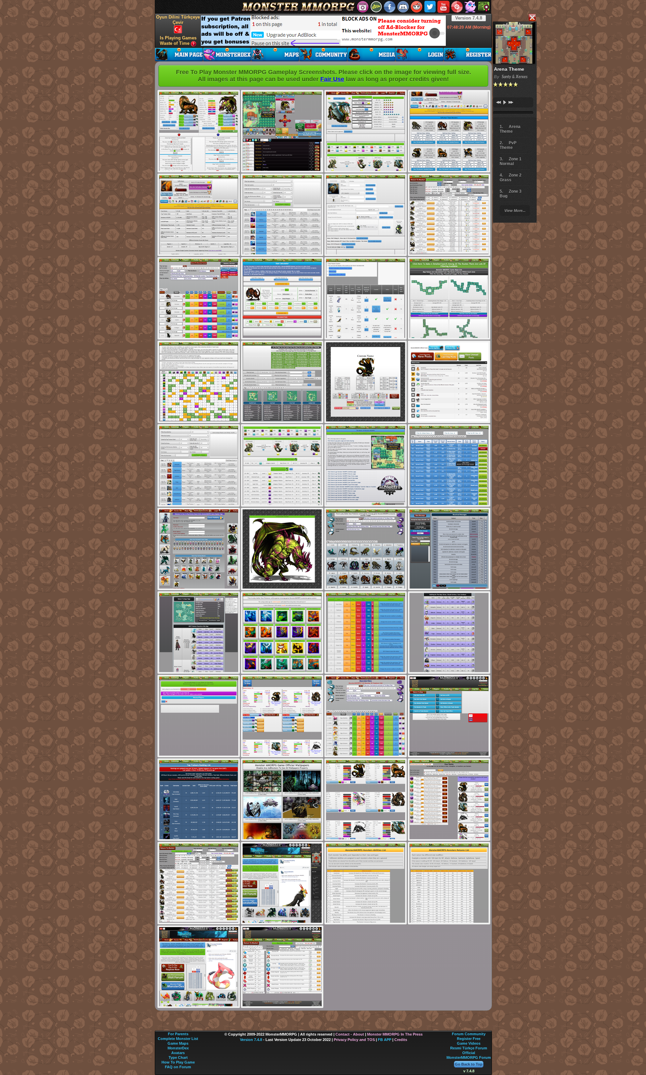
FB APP (384, 1040)
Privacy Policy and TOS (354, 1040)
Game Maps (178, 1043)
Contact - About (349, 1034)
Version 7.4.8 (468, 18)
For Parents (178, 1034)
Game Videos (468, 1043)
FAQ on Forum (178, 1067)
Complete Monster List (178, 1039)
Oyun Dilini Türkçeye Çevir (178, 19)
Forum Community (469, 1034)
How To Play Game (178, 1062)
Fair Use (332, 79)
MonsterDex (178, 1048)
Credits (400, 1040)
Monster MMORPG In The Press (395, 1034)
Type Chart (178, 1057)
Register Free (468, 1039)
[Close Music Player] (532, 18)
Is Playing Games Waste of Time (178, 40)
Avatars (178, 1053)
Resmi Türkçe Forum (468, 1048)
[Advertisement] (323, 30)
